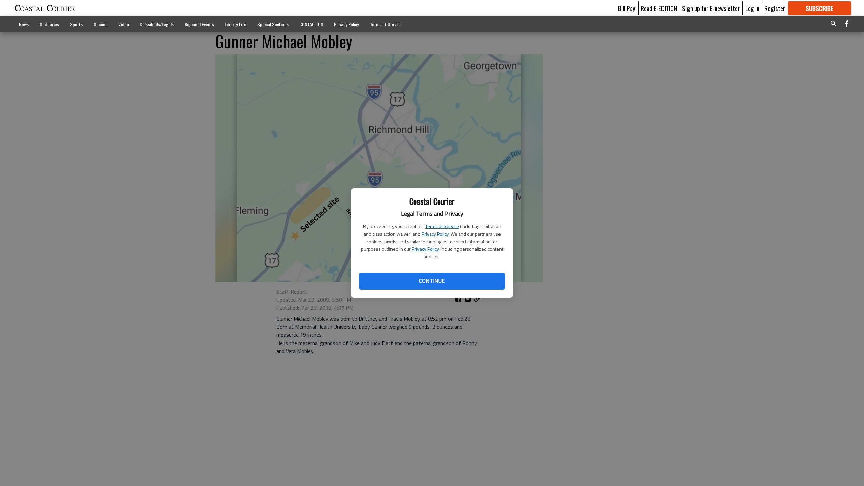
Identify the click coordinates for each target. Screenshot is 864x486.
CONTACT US (311, 24)
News (24, 24)
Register (774, 8)
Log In (752, 8)
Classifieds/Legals (157, 24)
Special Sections (273, 24)
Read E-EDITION (659, 8)
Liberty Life (235, 24)
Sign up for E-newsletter (711, 8)
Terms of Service (442, 226)
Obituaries (49, 24)
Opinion (100, 24)
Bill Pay (627, 8)
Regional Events (199, 24)
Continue (432, 281)
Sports (76, 24)
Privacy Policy (435, 233)
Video (123, 24)
